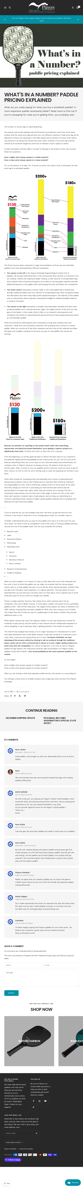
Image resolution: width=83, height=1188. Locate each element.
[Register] (36, 1133)
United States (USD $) (13, 1142)
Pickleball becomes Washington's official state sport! (60, 720)
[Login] (73, 7)
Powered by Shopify (26, 1149)
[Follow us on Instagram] (39, 1101)
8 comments (24, 692)
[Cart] (77, 8)
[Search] (10, 8)
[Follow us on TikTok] (34, 1107)
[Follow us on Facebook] (34, 1101)
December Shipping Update (20, 718)
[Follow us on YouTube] (45, 1101)
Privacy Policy (51, 956)
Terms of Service (67, 956)
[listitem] (10, 696)
